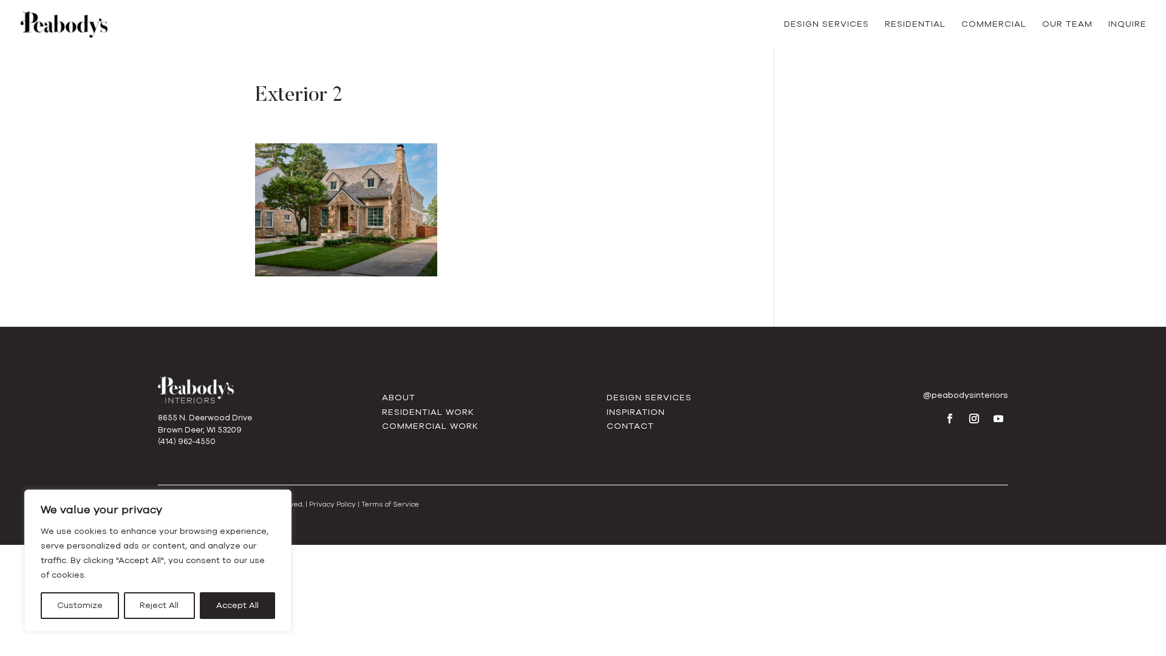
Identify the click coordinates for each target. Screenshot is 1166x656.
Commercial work (430, 426)
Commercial (993, 25)
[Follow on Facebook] (950, 418)
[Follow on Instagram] (974, 418)
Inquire (1127, 25)
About (398, 397)
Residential (915, 25)
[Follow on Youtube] (998, 418)
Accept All (237, 605)
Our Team (1067, 25)
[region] (158, 561)
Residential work (428, 412)
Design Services (826, 25)
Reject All (159, 605)
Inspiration (636, 412)
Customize (80, 605)
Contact (630, 426)
